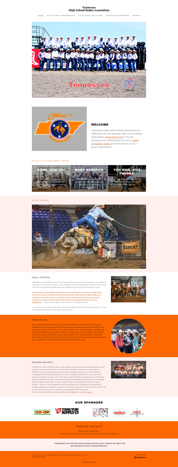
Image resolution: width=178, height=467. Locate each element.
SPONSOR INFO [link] (89, 462)
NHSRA (73, 392)
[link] (89, 11)
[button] (136, 15)
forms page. (87, 392)
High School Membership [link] (61, 15)
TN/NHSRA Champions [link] (118, 15)
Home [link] (41, 15)
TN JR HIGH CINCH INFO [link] (90, 15)
